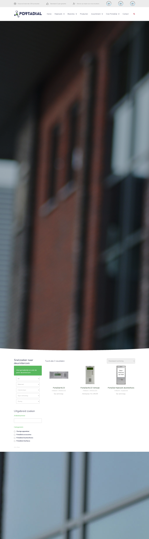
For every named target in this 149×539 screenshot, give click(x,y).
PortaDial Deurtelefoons (24, 438)
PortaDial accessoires (23, 435)
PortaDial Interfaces (23, 441)
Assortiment (96, 14)
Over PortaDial (111, 14)
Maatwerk (58, 14)
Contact (126, 14)
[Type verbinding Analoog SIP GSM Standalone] (28, 395)
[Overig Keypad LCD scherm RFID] (28, 401)
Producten (84, 14)
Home (49, 14)
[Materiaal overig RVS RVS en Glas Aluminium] (28, 384)
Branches (71, 14)
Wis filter (17, 447)
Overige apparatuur (22, 431)
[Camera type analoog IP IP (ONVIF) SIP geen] (28, 390)
